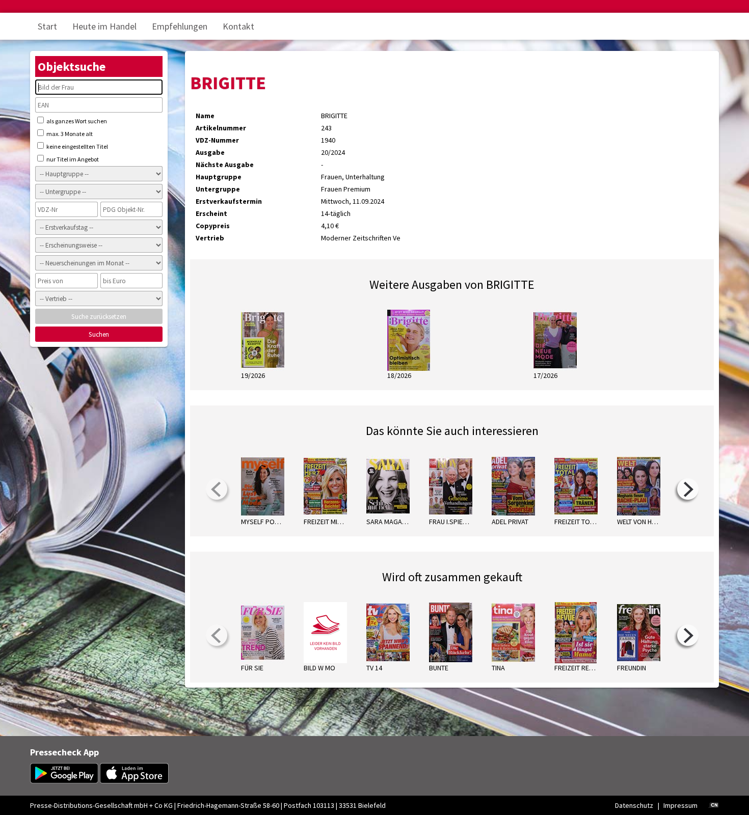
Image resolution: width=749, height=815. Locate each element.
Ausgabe (210, 152)
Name (205, 115)
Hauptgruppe (219, 176)
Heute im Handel (104, 26)
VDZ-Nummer (217, 140)
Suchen (99, 334)
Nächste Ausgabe (225, 164)
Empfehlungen (179, 26)
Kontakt (238, 26)
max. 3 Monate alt (69, 134)
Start (47, 26)
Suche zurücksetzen (98, 316)
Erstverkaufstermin (229, 201)
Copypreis (213, 225)
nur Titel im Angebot (72, 159)
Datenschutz (634, 805)
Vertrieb (210, 237)
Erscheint (211, 213)
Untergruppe (218, 189)
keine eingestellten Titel (76, 146)
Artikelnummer (221, 127)
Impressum (680, 805)
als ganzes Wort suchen (76, 121)
